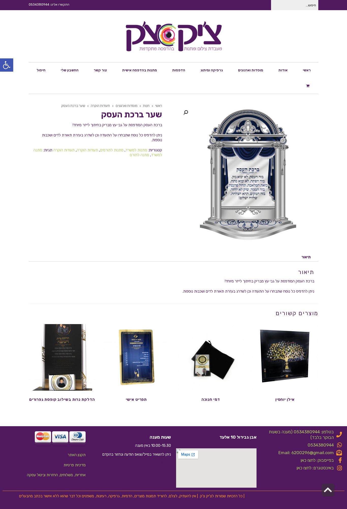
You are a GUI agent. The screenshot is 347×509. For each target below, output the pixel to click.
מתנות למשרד (136, 150)
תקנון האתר (77, 455)
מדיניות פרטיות (75, 465)
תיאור (306, 257)
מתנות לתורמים (111, 150)
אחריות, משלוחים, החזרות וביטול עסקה (56, 475)
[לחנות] (308, 85)
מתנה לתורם (139, 155)
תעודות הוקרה (87, 150)
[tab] (306, 257)
